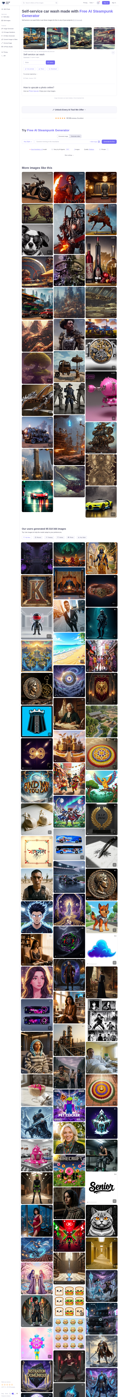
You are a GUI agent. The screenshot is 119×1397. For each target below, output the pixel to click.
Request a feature (6, 1396)
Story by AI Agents (59, 149)
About (6, 1393)
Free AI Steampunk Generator (48, 130)
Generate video (75, 136)
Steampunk (26, 57)
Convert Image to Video (10, 39)
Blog (2, 1393)
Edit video (6, 17)
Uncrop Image (8, 43)
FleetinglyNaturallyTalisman (47, 51)
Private (103, 149)
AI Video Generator (9, 36)
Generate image (63, 136)
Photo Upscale (34, 91)
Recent (39, 537)
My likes (27, 537)
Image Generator (9, 28)
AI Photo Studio (8, 46)
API (5, 56)
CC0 (35, 78)
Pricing (85, 2)
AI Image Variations (9, 32)
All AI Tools (7, 9)
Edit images (7, 20)
